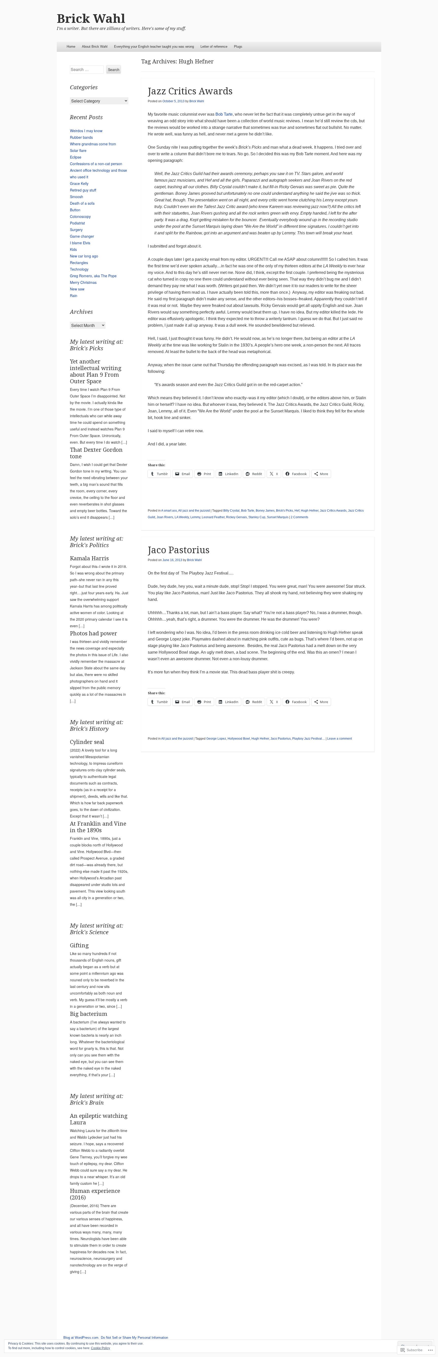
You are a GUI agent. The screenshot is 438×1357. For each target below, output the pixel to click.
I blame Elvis (80, 242)
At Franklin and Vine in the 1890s (98, 827)
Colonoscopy (80, 216)
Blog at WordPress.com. (81, 1337)
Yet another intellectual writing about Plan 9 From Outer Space (95, 371)
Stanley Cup (256, 517)
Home (71, 46)
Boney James (265, 510)
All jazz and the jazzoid (194, 510)
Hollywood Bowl (239, 738)
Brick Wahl (91, 18)
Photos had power (93, 633)
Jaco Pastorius (179, 550)
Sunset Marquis (277, 517)
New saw (77, 288)
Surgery (76, 229)
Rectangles (79, 262)
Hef (297, 510)
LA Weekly (182, 517)
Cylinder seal (87, 742)
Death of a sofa (82, 203)
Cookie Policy (100, 1348)
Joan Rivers (165, 517)
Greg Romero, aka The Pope (93, 275)
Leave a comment (339, 738)
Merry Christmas (83, 282)
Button (75, 209)
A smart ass (169, 510)
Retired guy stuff (83, 190)
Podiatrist (77, 222)
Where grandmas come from (93, 143)
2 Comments (299, 517)
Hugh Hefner (309, 510)
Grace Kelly (79, 183)
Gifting (79, 945)
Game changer (82, 236)
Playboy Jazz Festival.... (308, 738)
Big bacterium (88, 1014)
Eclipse (75, 157)
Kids (73, 249)
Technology (79, 269)
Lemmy (195, 517)
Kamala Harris (89, 558)
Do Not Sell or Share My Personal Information (134, 1337)
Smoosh (76, 196)
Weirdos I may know (86, 130)
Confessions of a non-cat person (96, 163)
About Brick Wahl (94, 46)
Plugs (238, 46)
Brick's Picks (284, 510)
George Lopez (216, 738)
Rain (73, 295)
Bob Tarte (224, 114)
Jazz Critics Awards (190, 91)
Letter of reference (213, 46)
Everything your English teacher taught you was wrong (154, 46)
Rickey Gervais (236, 517)
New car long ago (84, 255)
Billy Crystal (231, 510)
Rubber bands (81, 137)
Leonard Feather (213, 517)
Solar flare (78, 150)
